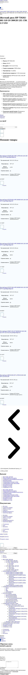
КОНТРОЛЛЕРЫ (7, 480)
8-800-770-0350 (3, 0)
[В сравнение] (2, 135)
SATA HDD (11, 568)
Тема (1, 660)
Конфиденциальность (8, 511)
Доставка (5, 506)
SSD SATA (11, 567)
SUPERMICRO (9, 592)
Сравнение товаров (7, 507)
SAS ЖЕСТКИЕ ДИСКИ (20, 11)
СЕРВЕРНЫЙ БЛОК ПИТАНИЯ (11, 483)
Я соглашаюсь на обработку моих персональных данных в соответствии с (12, 671)
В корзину (3, 128)
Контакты (5, 526)
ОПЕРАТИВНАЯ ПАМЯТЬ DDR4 (14, 573)
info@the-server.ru (4, 536)
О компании (6, 524)
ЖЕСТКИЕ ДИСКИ (9, 11)
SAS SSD (11, 564)
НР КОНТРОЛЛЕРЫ (11, 602)
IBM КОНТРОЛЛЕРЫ (11, 595)
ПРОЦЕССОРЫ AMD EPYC (13, 621)
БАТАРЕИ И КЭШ (7, 484)
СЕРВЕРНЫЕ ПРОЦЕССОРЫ (10, 482)
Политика (2, 668)
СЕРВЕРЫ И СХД (7, 487)
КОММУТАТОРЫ (7, 486)
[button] (3, 185)
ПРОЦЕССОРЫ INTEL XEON (13, 604)
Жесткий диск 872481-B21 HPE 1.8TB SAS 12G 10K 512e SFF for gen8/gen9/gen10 (13, 156)
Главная (2, 11)
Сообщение (3, 667)
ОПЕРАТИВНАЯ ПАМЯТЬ (10, 478)
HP (6, 589)
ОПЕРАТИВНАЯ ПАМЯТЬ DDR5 (14, 585)
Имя (1, 657)
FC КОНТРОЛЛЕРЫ (11, 594)
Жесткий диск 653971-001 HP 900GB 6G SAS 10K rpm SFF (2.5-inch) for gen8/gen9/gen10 (13, 332)
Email (1, 658)
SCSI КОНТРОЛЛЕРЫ (11, 599)
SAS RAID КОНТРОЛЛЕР (15, 598)
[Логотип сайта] (5, 6)
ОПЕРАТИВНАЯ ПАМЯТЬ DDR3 (14, 572)
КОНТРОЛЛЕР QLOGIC (12, 601)
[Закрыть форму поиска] (2, 545)
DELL (7, 588)
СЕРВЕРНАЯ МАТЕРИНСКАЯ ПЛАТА (13, 479)
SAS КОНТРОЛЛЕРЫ (11, 597)
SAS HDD (11, 563)
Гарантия (5, 510)
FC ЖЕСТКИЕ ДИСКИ (11, 560)
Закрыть (2, 551)
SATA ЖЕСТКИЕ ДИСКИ (12, 566)
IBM (7, 590)
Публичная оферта (7, 512)
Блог (4, 525)
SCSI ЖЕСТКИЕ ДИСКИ (12, 570)
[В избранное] (2, 131)
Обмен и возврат (7, 508)
